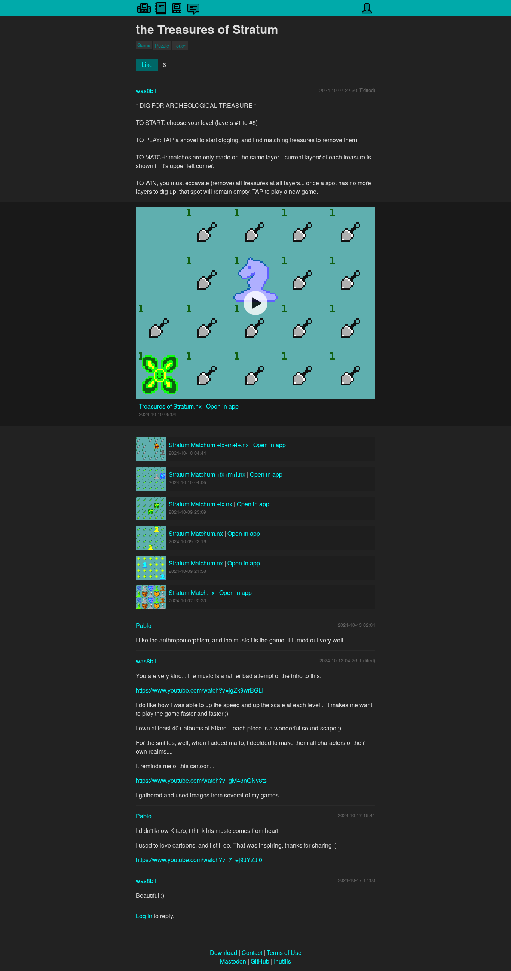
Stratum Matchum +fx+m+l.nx (207, 474)
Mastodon (233, 961)
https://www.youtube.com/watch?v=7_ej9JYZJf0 (199, 859)
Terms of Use (284, 952)
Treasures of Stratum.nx (171, 406)
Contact (252, 952)
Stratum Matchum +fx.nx (200, 504)
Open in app (222, 406)
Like (147, 65)
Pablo (144, 625)
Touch (180, 45)
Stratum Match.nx (192, 592)
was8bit (146, 90)
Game (143, 45)
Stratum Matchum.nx (196, 533)
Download (223, 952)
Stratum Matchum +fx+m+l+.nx (209, 444)
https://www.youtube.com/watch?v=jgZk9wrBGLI (199, 690)
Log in (144, 916)
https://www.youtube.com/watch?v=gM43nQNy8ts (201, 780)
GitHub (260, 961)
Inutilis (282, 961)
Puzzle (162, 45)
